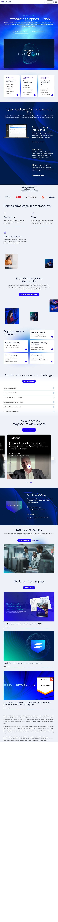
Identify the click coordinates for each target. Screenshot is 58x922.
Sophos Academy (24, 540)
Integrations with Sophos (38, 175)
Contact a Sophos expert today (29, 294)
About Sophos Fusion (37, 142)
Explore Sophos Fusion (21, 32)
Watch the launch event (37, 31)
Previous (5, 458)
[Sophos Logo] (6, 1)
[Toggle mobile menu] (56, 2)
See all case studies (29, 430)
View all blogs (29, 587)
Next (52, 458)
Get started (50, 1)
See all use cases (29, 381)
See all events (35, 540)
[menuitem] (29, 402)
